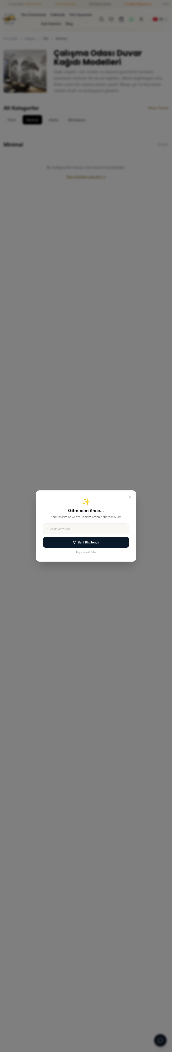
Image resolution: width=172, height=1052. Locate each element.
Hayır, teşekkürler (86, 552)
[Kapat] (129, 496)
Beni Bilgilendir (89, 542)
